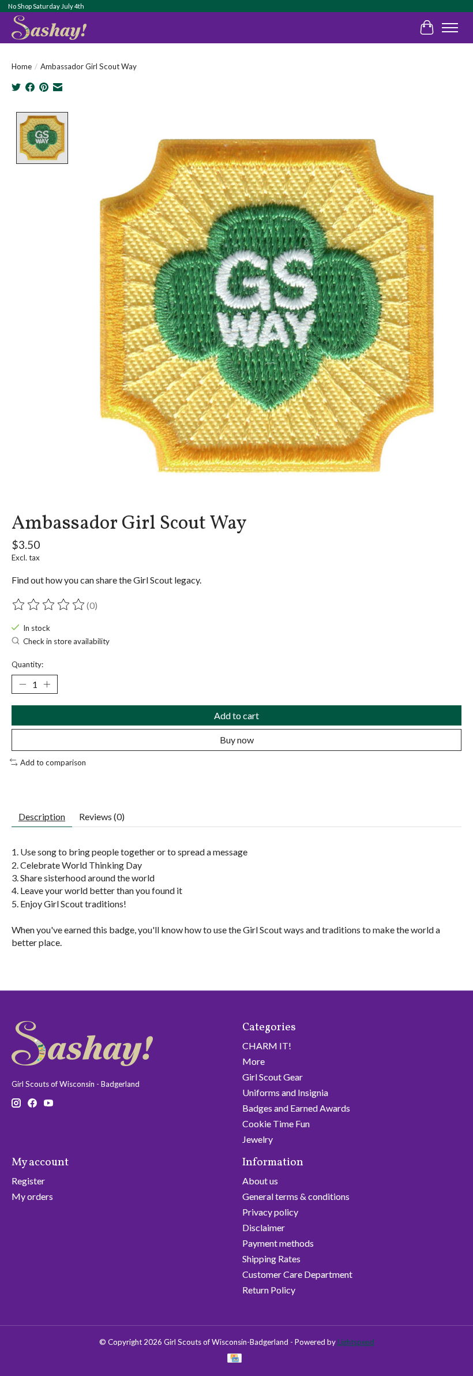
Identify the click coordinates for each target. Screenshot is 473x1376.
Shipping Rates (271, 1258)
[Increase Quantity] (46, 684)
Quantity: (27, 664)
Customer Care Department (297, 1274)
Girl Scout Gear (272, 1076)
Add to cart (236, 715)
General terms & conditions (296, 1196)
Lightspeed (355, 1342)
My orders (32, 1196)
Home (22, 66)
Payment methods (278, 1242)
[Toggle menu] (449, 27)
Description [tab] (41, 816)
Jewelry (257, 1139)
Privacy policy (270, 1211)
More (253, 1061)
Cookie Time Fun (276, 1123)
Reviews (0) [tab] (102, 816)
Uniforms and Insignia (285, 1092)
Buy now (237, 739)
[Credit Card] (234, 1358)
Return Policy (268, 1289)
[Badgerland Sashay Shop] (49, 27)
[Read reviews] (49, 605)
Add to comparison (53, 762)
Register (28, 1180)
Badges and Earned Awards (296, 1107)
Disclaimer (263, 1227)
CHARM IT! (266, 1045)
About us (260, 1180)
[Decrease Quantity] (22, 684)
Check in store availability (66, 641)
